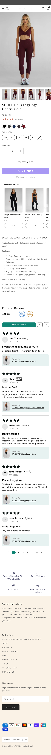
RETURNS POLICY (10, 668)
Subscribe (10, 707)
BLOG (4, 655)
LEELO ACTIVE (13, 746)
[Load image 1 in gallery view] (25, 49)
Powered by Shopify (26, 746)
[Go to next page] (42, 552)
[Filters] (40, 324)
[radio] (4, 126)
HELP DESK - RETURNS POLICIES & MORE (21, 639)
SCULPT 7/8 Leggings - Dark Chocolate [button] (28, 408)
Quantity (6, 145)
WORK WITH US (9, 659)
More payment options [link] (25, 177)
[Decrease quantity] (5, 151)
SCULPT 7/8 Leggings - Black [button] (24, 361)
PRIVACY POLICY (10, 651)
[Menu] (3, 8)
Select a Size (7, 132)
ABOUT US (7, 647)
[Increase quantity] (20, 151)
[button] (6, 360)
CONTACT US (8, 672)
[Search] (9, 8)
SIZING (5, 643)
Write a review (19, 324)
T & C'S (5, 663)
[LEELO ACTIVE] (25, 8)
